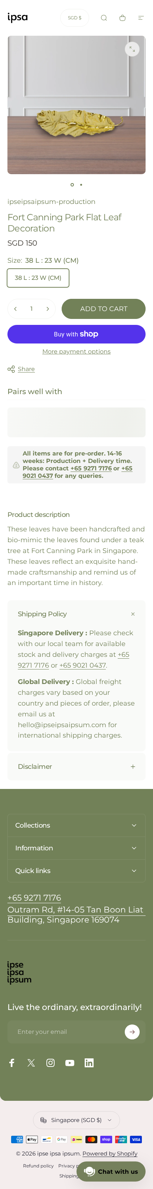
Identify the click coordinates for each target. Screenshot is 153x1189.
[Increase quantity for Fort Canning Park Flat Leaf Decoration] (47, 309)
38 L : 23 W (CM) (38, 277)
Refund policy (38, 1166)
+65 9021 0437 (82, 665)
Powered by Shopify (109, 1153)
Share (26, 369)
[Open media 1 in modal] (132, 49)
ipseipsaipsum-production (51, 202)
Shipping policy (76, 1176)
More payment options (76, 351)
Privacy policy (73, 1166)
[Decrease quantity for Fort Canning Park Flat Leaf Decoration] (15, 309)
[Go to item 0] (72, 184)
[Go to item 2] (80, 184)
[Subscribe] (132, 1032)
